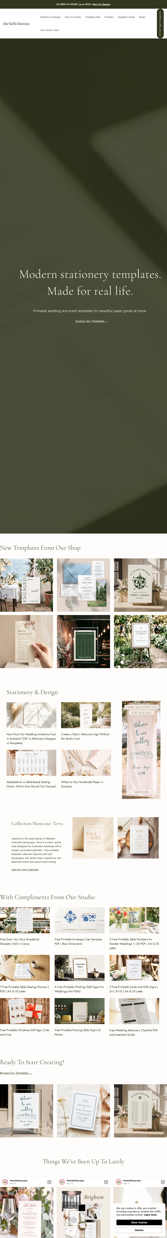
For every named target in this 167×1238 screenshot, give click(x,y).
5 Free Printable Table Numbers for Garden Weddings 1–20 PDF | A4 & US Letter (134, 943)
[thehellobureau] (5, 1182)
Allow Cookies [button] (139, 1222)
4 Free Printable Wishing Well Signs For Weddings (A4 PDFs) (79, 989)
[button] (160, 23)
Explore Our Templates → (92, 321)
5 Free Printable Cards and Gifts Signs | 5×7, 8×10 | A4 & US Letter (133, 989)
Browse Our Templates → (16, 1073)
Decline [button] (139, 1230)
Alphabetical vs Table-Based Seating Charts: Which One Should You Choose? (31, 784)
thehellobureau (19, 1180)
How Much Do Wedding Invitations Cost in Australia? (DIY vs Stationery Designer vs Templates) (31, 738)
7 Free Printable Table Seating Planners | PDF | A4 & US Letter (24, 989)
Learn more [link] (150, 1214)
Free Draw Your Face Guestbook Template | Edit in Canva (19, 941)
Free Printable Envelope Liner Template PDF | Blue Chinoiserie (78, 941)
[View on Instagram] (49, 1182)
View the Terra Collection (25, 869)
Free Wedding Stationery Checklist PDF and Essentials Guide (133, 1032)
